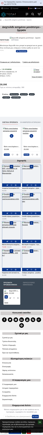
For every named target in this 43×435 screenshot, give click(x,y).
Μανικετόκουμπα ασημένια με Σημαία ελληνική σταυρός (11, 244)
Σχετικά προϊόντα (10, 122)
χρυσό (32, 94)
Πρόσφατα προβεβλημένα (10, 284)
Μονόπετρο (14, 94)
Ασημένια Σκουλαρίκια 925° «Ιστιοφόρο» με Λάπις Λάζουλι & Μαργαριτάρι (11, 188)
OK (40, 422)
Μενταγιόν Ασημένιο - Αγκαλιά (31, 244)
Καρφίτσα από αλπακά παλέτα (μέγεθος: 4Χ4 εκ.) (11, 273)
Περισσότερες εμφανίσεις (29, 284)
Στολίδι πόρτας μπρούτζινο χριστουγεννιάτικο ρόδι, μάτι (31, 216)
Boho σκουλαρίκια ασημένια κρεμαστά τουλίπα (32, 146)
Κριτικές (15, 40)
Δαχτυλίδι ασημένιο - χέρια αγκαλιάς (31, 188)
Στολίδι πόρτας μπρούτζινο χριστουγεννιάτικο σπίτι (11, 216)
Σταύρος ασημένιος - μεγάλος (31, 273)
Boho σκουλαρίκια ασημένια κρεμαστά (12, 146)
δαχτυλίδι (24, 94)
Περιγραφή (4, 40)
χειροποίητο (16, 97)
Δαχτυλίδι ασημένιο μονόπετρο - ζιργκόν (14, 291)
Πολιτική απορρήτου (21, 429)
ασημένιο (6, 97)
